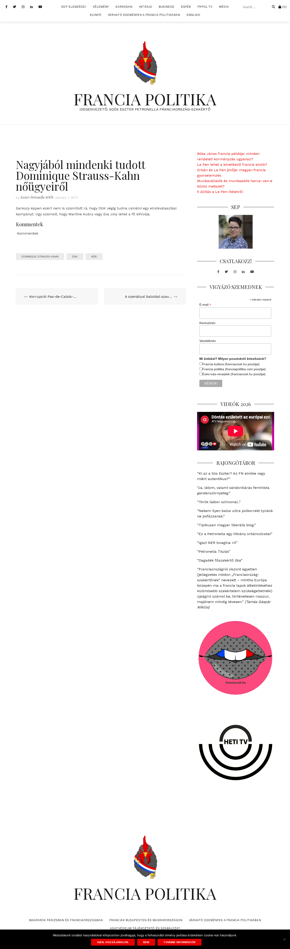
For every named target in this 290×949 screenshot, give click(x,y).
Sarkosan (123, 6)
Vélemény (101, 6)
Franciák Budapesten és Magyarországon (145, 920)
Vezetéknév (207, 341)
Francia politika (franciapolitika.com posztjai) (234, 369)
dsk (75, 256)
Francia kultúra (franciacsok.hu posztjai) (231, 364)
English (193, 15)
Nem (146, 942)
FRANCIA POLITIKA (145, 98)
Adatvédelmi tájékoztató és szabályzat (145, 928)
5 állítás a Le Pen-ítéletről (220, 192)
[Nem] (284, 939)
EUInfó (95, 15)
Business (166, 6)
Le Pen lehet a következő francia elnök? (232, 164)
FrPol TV (204, 6)
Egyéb (186, 6)
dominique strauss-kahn (40, 256)
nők (94, 256)
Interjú (145, 6)
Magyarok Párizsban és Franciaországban (66, 920)
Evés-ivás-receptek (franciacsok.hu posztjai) (234, 374)
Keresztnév (207, 323)
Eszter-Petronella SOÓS (37, 197)
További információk (179, 942)
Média (224, 6)
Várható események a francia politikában (144, 15)
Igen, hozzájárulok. (113, 942)
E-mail (205, 305)
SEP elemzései (73, 6)
